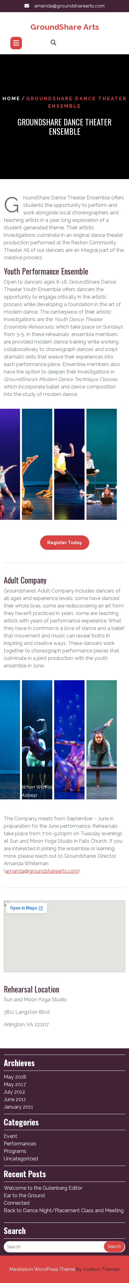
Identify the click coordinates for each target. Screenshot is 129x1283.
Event (10, 1136)
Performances (20, 1144)
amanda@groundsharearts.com (69, 6)
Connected (16, 1203)
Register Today (64, 542)
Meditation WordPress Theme (64, 1269)
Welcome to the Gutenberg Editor (43, 1188)
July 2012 (14, 1092)
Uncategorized (21, 1159)
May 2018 (15, 1077)
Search (114, 1246)
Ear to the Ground (24, 1195)
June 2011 (15, 1099)
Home (11, 98)
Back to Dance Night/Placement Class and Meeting (64, 1210)
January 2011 (18, 1107)
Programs (15, 1151)
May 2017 (15, 1084)
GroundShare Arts (64, 27)
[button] (37, 461)
